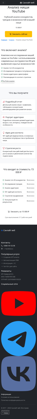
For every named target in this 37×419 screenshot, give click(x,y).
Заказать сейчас (19, 34)
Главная (4, 40)
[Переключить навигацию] (3, 2)
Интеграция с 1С (9, 263)
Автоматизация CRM (11, 260)
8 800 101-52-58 (9, 246)
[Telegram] (18, 338)
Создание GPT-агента (11, 257)
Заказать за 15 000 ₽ (20, 211)
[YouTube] (18, 303)
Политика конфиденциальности (13, 400)
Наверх (5, 413)
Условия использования (10, 397)
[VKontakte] (18, 373)
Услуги (11, 40)
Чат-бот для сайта (10, 266)
